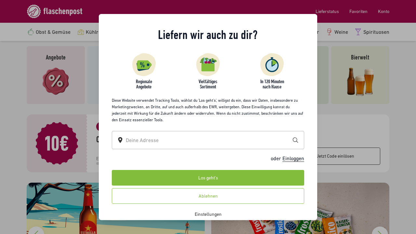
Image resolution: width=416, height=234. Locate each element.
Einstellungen (208, 214)
